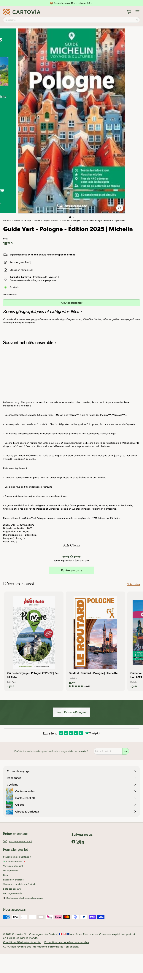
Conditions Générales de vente (22, 942)
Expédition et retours (13, 879)
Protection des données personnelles (66, 942)
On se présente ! (11, 870)
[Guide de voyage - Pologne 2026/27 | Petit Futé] (34, 641)
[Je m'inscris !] (125, 751)
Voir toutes (133, 584)
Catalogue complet (13, 893)
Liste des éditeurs (12, 889)
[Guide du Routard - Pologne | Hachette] (95, 641)
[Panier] (129, 11)
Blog (5, 875)
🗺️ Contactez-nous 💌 (14, 861)
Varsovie (30, 322)
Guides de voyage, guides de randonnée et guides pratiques (47, 319)
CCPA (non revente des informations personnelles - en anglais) (41, 946)
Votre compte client (13, 866)
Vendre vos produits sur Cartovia (19, 884)
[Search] (137, 20)
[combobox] (71, 20)
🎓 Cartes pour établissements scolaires (23, 898)
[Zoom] (119, 208)
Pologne (19, 322)
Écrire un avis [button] (71, 570)
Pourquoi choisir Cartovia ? (17, 857)
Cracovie (8, 319)
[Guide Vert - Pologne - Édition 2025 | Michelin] (71, 366)
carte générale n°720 (86, 518)
